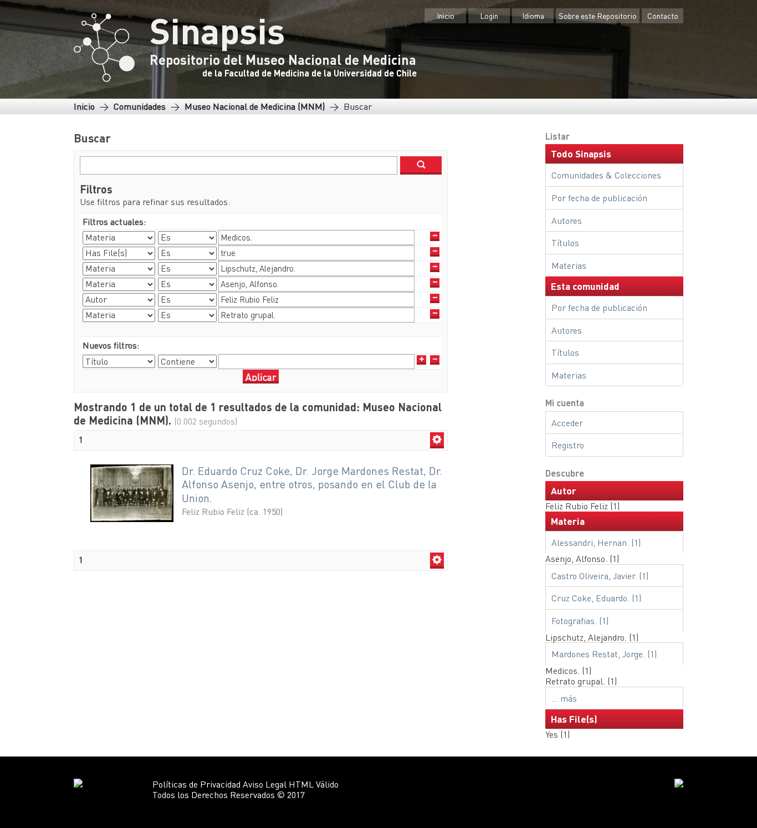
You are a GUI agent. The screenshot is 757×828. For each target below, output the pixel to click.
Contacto (662, 16)
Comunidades (140, 106)
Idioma (533, 16)
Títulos (565, 242)
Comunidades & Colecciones (606, 175)
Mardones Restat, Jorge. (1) (604, 654)
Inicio (445, 16)
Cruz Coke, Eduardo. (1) (596, 598)
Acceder (567, 422)
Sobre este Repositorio (598, 16)
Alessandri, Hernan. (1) (596, 542)
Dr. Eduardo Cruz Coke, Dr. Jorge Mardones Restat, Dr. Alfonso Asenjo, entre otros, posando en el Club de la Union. (312, 484)
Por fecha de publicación (599, 197)
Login (489, 16)
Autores (566, 220)
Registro (567, 445)
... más (564, 698)
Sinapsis (217, 30)
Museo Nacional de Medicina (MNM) (255, 106)
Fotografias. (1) (579, 620)
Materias (568, 265)
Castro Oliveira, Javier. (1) (599, 575)
